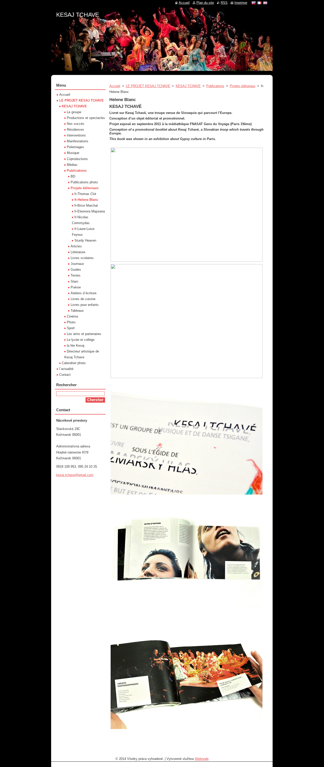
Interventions (76, 135)
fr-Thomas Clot (85, 194)
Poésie (76, 287)
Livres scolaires (82, 258)
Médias (72, 165)
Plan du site (205, 3)
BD (73, 176)
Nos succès (75, 124)
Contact (65, 375)
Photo (71, 322)
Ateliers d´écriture (83, 293)
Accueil (114, 86)
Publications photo (84, 182)
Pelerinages (75, 147)
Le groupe (74, 112)
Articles (76, 246)
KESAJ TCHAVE (188, 86)
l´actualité (66, 369)
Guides (76, 269)
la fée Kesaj (75, 345)
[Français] (259, 3)
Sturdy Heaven (85, 240)
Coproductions (77, 159)
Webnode (202, 759)
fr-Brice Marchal (86, 205)
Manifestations (77, 141)
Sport (71, 328)
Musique (73, 153)
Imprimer (240, 3)
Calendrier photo (74, 363)
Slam (74, 281)
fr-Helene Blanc (86, 200)
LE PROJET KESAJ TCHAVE (148, 86)
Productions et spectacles (86, 118)
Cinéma (72, 316)
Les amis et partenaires (84, 334)
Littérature (78, 252)
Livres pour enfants (85, 305)
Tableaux (77, 310)
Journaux (77, 264)
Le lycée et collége (80, 340)
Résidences (75, 129)
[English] (265, 3)
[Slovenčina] (254, 3)
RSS (224, 3)
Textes (75, 275)
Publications (215, 86)
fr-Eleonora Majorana (89, 211)
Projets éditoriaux (242, 86)
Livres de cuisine (83, 299)
